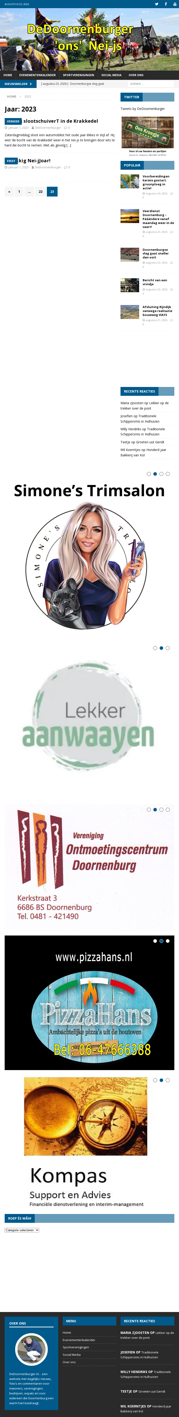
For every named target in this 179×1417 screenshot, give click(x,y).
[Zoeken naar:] (151, 83)
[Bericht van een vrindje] (129, 285)
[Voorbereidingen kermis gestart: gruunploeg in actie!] (129, 181)
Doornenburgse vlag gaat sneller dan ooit (156, 253)
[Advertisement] (147, 359)
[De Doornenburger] (89, 68)
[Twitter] (157, 4)
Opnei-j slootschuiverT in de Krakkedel (51, 121)
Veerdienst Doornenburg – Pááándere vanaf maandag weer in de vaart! (158, 219)
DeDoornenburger (48, 127)
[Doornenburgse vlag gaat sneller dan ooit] (129, 255)
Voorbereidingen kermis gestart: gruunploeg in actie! (156, 182)
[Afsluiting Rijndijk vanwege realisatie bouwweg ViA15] (129, 312)
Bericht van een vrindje (155, 282)
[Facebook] (166, 4)
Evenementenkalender (37, 75)
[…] (68, 145)
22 (40, 191)
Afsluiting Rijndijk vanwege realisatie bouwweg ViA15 (157, 311)
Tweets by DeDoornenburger (142, 108)
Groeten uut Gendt (150, 442)
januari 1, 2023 (18, 127)
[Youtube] (175, 4)
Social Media (111, 75)
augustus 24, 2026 (156, 193)
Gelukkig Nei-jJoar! (27, 160)
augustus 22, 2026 (156, 289)
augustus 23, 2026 (156, 232)
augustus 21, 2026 (156, 320)
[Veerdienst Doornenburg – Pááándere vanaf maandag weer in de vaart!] (129, 216)
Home (7, 75)
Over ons (136, 75)
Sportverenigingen (78, 75)
